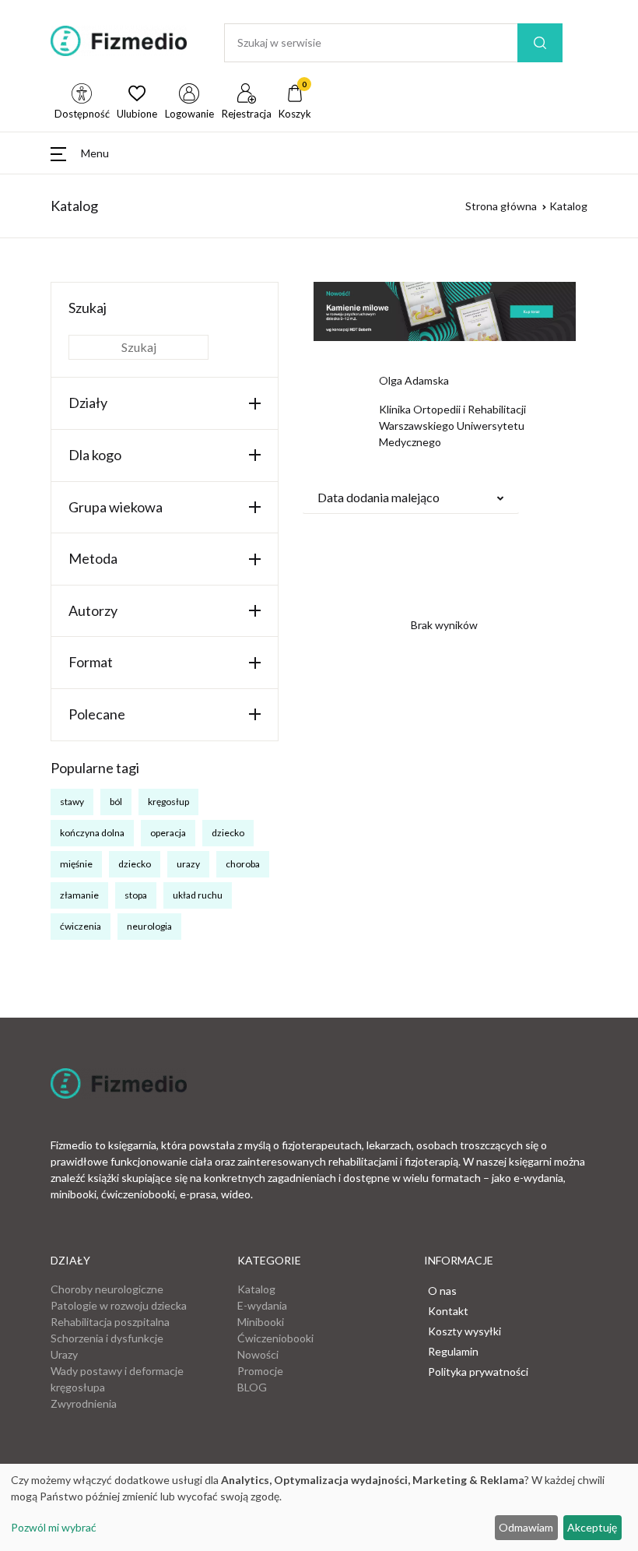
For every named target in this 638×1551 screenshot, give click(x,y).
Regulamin (453, 1351)
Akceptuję (592, 1527)
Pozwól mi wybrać (53, 1527)
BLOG (252, 1387)
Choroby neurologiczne (107, 1289)
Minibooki (260, 1321)
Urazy (64, 1354)
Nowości (258, 1354)
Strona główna (501, 206)
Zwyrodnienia (84, 1403)
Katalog (256, 1289)
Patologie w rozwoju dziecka (119, 1305)
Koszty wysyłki (464, 1331)
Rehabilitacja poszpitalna (110, 1321)
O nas (442, 1290)
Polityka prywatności (478, 1371)
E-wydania (262, 1305)
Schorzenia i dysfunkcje (107, 1338)
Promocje (260, 1370)
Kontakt (448, 1310)
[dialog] (319, 1507)
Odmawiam (526, 1527)
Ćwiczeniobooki (275, 1338)
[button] (80, 153)
